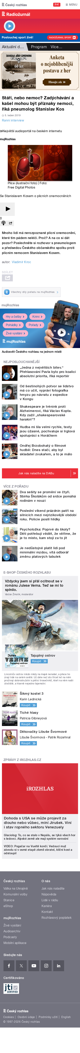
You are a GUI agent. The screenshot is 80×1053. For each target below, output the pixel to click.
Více (56, 46)
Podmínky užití (48, 1017)
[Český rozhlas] (14, 4)
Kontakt (47, 912)
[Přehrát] (7, 209)
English (66, 1017)
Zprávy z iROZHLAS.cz (22, 760)
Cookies (8, 1017)
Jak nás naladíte (53, 888)
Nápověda (49, 894)
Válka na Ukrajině (15, 888)
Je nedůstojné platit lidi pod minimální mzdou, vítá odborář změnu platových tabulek (44, 552)
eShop (8, 906)
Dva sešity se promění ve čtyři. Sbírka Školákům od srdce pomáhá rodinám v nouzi (48, 496)
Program (39, 46)
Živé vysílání (14, 333)
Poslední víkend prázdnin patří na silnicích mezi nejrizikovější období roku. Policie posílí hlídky (48, 515)
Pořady (33, 325)
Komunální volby (15, 894)
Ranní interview (13, 120)
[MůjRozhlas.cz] (8, 139)
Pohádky (12, 325)
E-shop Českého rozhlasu (27, 572)
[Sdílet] (10, 223)
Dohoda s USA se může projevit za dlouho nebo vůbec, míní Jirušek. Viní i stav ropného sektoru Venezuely (38, 822)
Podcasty (10, 937)
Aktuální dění (13, 46)
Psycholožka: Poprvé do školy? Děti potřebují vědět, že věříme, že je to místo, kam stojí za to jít (48, 533)
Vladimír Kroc (21, 262)
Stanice (8, 900)
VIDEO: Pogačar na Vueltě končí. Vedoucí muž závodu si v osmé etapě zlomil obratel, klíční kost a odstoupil (38, 850)
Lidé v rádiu (50, 900)
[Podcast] (3, 223)
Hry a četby (13, 316)
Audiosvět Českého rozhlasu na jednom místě (32, 351)
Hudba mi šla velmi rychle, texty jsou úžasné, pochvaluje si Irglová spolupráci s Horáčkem (47, 431)
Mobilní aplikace (15, 943)
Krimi (35, 316)
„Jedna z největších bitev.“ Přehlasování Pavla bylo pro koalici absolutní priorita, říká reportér (48, 372)
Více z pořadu (16, 486)
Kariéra (47, 906)
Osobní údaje (26, 1017)
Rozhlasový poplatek (56, 918)
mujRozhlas (10, 305)
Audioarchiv (11, 931)
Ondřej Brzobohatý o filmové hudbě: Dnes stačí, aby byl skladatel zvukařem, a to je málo (46, 450)
